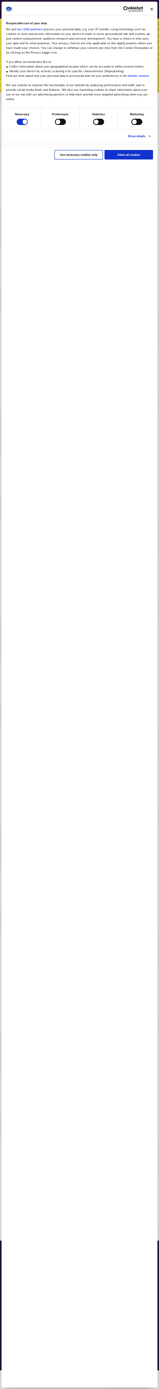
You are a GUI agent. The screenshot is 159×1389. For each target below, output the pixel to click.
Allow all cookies (128, 154)
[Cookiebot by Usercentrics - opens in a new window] (126, 9)
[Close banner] (151, 9)
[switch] (60, 122)
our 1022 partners (30, 29)
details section (138, 75)
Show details (136, 136)
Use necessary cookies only (79, 154)
